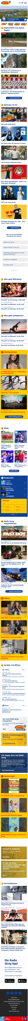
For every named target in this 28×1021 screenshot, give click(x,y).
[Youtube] (16, 993)
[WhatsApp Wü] (20, 993)
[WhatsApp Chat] (25, 20)
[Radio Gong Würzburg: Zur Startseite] (6, 3)
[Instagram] (12, 993)
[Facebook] (7, 993)
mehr (24, 669)
